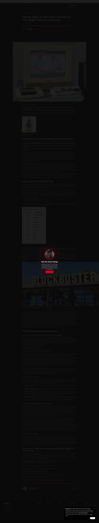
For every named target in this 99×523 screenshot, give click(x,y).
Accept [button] (92, 518)
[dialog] (80, 513)
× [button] (94, 508)
